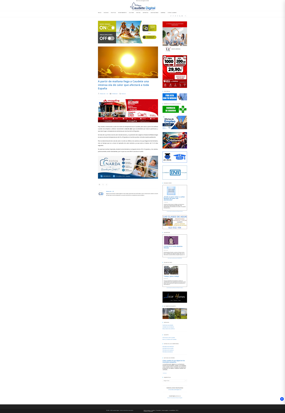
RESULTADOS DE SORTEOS (169, 328)
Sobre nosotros (147, 410)
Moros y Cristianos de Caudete (169, 339)
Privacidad (158, 410)
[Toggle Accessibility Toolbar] (282, 399)
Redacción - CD (104, 93)
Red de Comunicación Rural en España (174, 397)
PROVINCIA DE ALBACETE (168, 346)
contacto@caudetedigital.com (174, 389)
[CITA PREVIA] (175, 96)
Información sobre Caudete (169, 337)
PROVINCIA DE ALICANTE (168, 348)
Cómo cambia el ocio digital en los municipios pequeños (174, 361)
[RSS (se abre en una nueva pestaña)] (180, 15)
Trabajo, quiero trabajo (171, 276)
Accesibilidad (172, 410)
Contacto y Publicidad (148, 411)
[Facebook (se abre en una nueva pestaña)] (173, 15)
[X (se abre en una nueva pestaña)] (171, 15)
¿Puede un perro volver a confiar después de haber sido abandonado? (174, 198)
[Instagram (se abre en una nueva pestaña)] (175, 15)
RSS (177, 410)
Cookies (153, 410)
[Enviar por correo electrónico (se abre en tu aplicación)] (182, 15)
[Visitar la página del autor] (101, 193)
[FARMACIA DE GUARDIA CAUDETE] (175, 109)
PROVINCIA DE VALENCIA (168, 350)
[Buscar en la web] (185, 16)
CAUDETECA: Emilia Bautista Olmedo (173, 247)
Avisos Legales (165, 410)
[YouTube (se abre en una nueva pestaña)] (177, 15)
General (124, 93)
